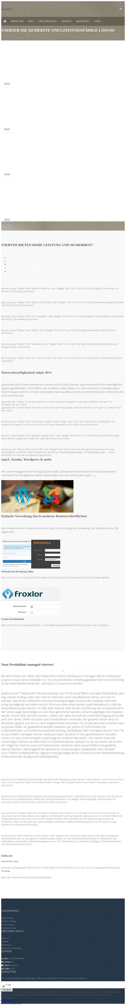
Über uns (5, 938)
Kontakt (4, 941)
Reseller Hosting (8, 921)
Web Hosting (7, 917)
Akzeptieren (5, 1000)
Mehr (7, 83)
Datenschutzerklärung (11, 948)
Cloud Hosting (7, 924)
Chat (9, 961)
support (14, 965)
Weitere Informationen (11, 1003)
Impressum (6, 944)
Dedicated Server (8, 928)
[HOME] (4, 21)
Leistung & (27, 257)
